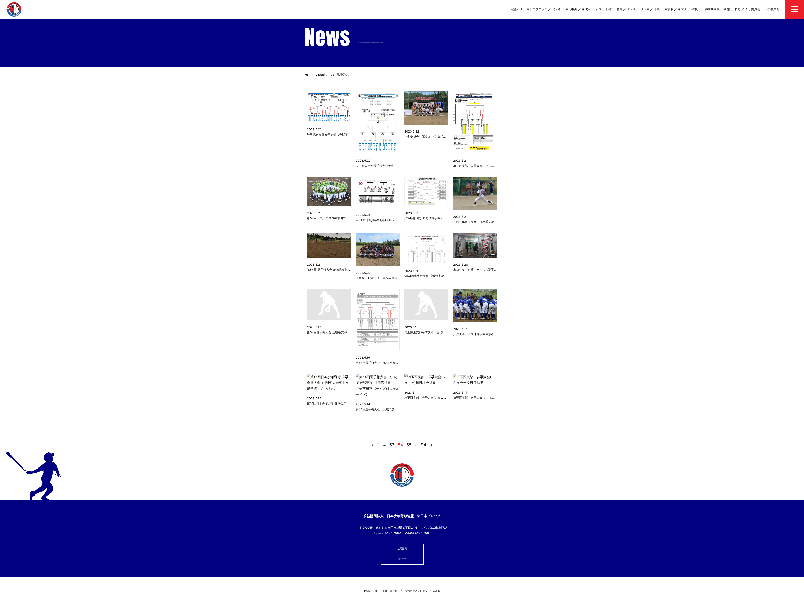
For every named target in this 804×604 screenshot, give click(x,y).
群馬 (619, 9)
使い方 (402, 558)
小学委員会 (772, 9)
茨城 (598, 9)
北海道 (556, 9)
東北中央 (571, 9)
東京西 (682, 9)
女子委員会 (752, 9)
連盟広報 (516, 9)
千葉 (657, 9)
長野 (738, 9)
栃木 (609, 9)
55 (408, 444)
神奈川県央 (712, 9)
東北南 (586, 9)
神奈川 (695, 9)
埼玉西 (631, 9)
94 (423, 444)
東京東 (668, 9)
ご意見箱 (402, 548)
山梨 (727, 9)
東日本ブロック (537, 9)
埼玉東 (644, 9)
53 (391, 444)
